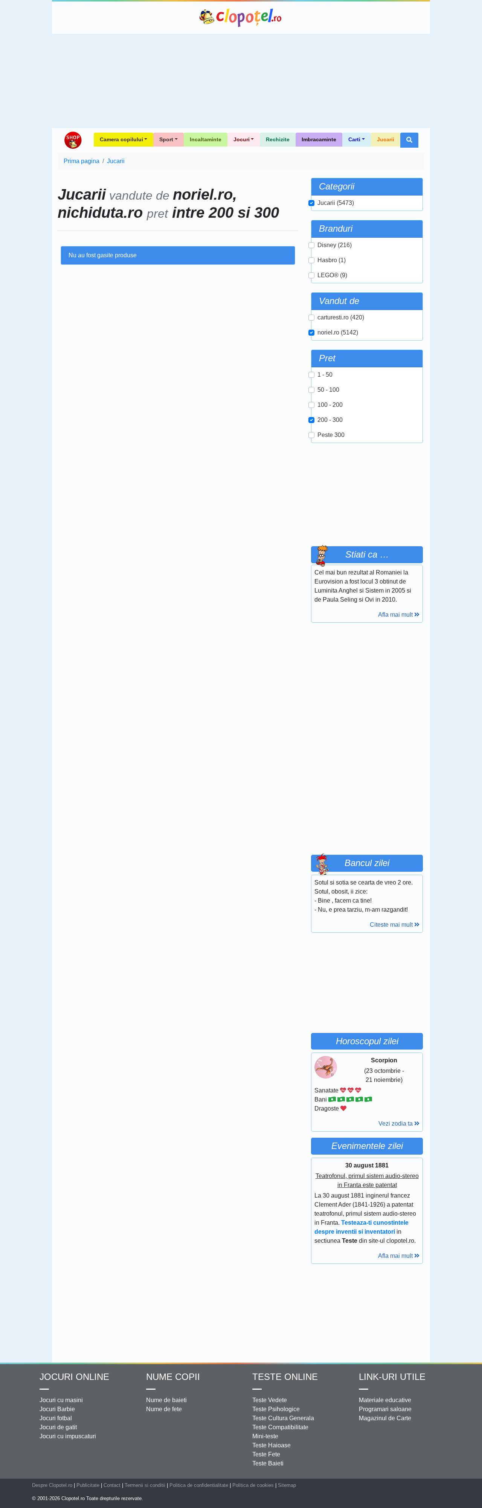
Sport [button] (166, 139)
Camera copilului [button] (121, 139)
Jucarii (385, 139)
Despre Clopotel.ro (52, 1485)
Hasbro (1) (331, 260)
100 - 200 (330, 405)
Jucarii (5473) (335, 203)
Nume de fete (164, 1409)
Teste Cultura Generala (283, 1418)
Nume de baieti (166, 1400)
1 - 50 (325, 374)
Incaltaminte (205, 139)
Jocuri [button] (241, 139)
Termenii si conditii (145, 1485)
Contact (112, 1485)
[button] (409, 140)
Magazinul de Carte (385, 1418)
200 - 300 (330, 420)
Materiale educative (385, 1400)
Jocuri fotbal (56, 1418)
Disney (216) (334, 245)
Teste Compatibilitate (280, 1427)
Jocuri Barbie (57, 1409)
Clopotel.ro (241, 18)
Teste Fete (266, 1454)
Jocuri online (74, 1377)
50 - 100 (328, 390)
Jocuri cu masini (61, 1400)
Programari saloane (385, 1409)
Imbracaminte (319, 139)
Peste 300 (331, 435)
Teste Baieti (268, 1463)
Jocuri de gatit (58, 1427)
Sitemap (287, 1485)
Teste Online (285, 1377)
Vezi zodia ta (396, 1123)
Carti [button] (354, 139)
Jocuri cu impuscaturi (68, 1436)
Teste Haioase (271, 1445)
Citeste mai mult (392, 924)
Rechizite (278, 139)
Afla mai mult (396, 614)
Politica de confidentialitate (198, 1485)
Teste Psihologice (276, 1409)
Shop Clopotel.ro (73, 140)
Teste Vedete (269, 1400)
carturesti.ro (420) (340, 317)
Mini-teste (265, 1436)
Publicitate (87, 1485)
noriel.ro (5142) (337, 332)
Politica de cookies (253, 1485)
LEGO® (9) (332, 275)
